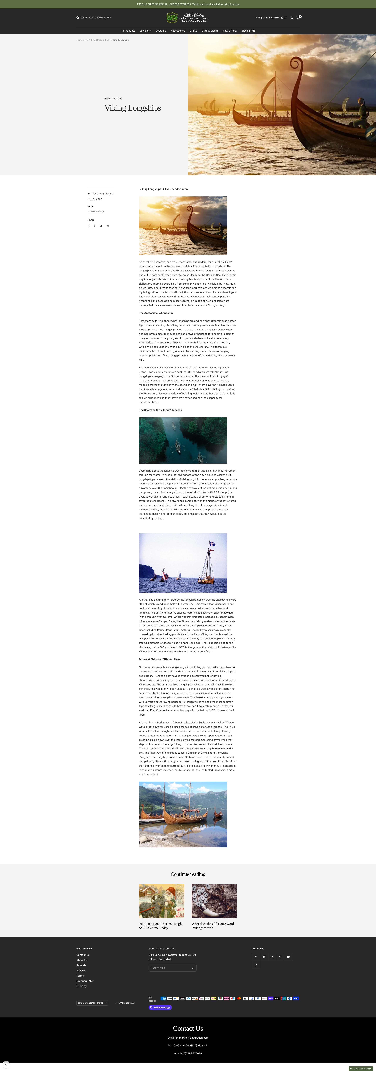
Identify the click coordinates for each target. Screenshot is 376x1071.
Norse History (113, 99)
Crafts (193, 30)
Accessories (178, 30)
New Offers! (230, 30)
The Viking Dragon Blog (96, 40)
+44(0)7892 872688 (190, 1053)
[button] (361, 1068)
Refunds (81, 965)
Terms (80, 975)
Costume (161, 30)
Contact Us (83, 954)
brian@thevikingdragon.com (191, 1037)
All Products (128, 30)
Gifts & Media (210, 30)
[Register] (192, 968)
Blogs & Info (248, 30)
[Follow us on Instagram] (272, 957)
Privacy (80, 970)
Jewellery (145, 30)
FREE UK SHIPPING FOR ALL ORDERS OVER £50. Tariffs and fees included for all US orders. (188, 4)
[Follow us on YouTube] (288, 957)
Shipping (81, 986)
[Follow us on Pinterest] (280, 957)
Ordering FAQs (84, 980)
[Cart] (298, 17)
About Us (82, 960)
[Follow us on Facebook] (256, 957)
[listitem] (89, 226)
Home (79, 40)
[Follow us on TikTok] (256, 965)
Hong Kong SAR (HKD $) (269, 17)
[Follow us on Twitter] (264, 957)
